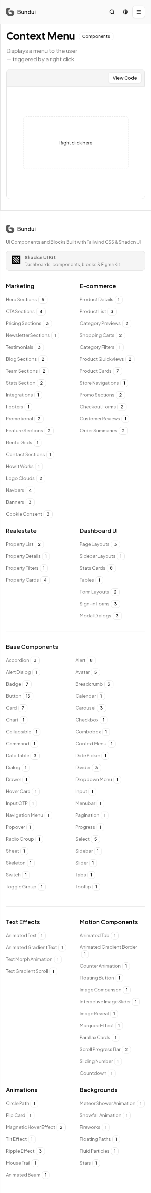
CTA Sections (24, 311)
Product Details (99, 299)
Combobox (91, 731)
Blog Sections (25, 359)
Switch (16, 874)
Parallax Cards (98, 1037)
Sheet (15, 851)
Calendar (89, 696)
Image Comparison (103, 989)
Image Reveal (97, 1013)
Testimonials (23, 347)
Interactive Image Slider (108, 1001)
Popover (18, 827)
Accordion (21, 660)
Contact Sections (28, 454)
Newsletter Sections (31, 335)
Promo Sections (101, 395)
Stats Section (24, 383)
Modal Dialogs (99, 615)
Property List (23, 544)
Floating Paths (98, 1139)
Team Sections (25, 371)
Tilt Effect (19, 1139)
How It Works (23, 466)
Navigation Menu (27, 815)
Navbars (19, 490)
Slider (85, 863)
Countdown (96, 1073)
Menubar (88, 803)
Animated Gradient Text (34, 947)
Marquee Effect (100, 1025)
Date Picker (91, 755)
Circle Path (20, 1103)
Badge (17, 684)
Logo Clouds (24, 478)
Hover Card (21, 791)
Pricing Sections (27, 323)
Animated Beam (26, 1175)
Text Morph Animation (32, 959)
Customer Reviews (103, 418)
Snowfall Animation (103, 1115)
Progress (88, 827)
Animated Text (24, 935)
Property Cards (26, 580)
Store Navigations (102, 383)
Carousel (89, 708)
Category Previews (104, 323)
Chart (15, 720)
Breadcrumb (93, 684)
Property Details (26, 556)
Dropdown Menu (97, 779)
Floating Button (100, 978)
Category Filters (100, 347)
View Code (125, 78)
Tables (90, 580)
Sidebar (87, 851)
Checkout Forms (101, 406)
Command (20, 743)
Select (86, 839)
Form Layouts (98, 592)
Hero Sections (25, 299)
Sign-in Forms (98, 603)
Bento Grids (22, 442)
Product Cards (99, 371)
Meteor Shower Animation (111, 1103)
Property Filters (25, 568)
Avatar (86, 672)
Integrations (22, 395)
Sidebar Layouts (101, 556)
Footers (17, 406)
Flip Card (18, 1115)
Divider (87, 767)
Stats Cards (96, 568)
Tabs (84, 874)
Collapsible (21, 731)
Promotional (23, 418)
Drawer (16, 779)
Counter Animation (103, 966)
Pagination (90, 815)
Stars (88, 1163)
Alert (84, 660)
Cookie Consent (28, 514)
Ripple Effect (24, 1151)
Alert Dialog (21, 672)
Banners (19, 502)
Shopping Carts (101, 335)
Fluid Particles (98, 1151)
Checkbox (90, 720)
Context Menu (94, 743)
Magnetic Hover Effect (34, 1127)
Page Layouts (98, 544)
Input (84, 791)
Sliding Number (99, 1061)
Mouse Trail (21, 1163)
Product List (96, 311)
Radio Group (23, 839)
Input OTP (20, 803)
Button (18, 696)
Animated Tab (98, 935)
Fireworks (93, 1127)
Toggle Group (24, 886)
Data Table (21, 755)
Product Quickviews (105, 359)
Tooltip (86, 886)
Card (15, 708)
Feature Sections (28, 430)
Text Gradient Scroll (30, 971)
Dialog (16, 767)
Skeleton (19, 863)
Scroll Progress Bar (104, 1049)
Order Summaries (102, 430)
